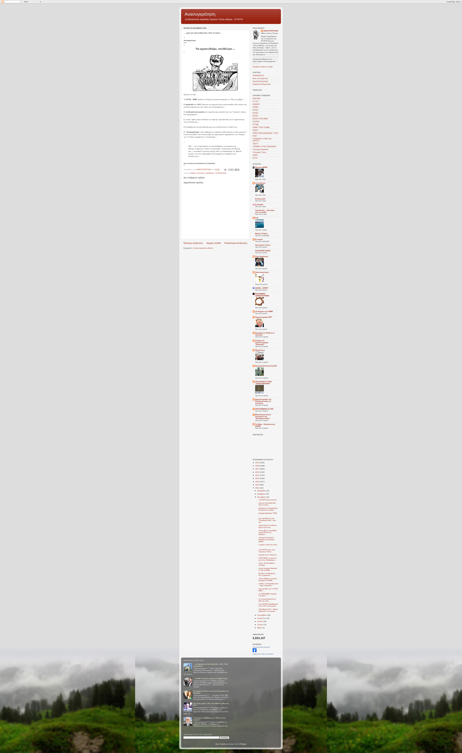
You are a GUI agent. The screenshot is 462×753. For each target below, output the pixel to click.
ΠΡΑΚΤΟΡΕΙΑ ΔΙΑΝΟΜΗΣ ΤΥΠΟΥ (266, 133)
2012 (257, 485)
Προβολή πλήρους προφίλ (263, 67)
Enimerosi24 (260, 199)
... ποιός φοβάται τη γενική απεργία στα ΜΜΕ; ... (267, 579)
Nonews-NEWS (261, 167)
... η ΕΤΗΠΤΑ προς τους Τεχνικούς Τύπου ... (266, 551)
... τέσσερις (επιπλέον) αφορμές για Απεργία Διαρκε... (265, 539)
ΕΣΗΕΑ (255, 113)
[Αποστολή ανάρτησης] (225, 169)
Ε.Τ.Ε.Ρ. (256, 101)
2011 (257, 488)
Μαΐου (259, 628)
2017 (257, 469)
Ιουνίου (260, 625)
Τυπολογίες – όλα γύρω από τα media (265, 211)
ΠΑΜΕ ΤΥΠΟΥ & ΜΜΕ (261, 127)
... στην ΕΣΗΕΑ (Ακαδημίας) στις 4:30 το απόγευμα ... (267, 605)
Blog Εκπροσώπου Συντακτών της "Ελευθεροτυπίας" (263, 416)
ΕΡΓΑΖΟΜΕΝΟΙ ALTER (264, 409)
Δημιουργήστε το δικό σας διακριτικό (263, 654)
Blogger (243, 744)
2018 (257, 466)
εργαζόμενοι (210, 173)
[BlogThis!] (231, 169)
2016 (257, 472)
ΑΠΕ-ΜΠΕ (256, 98)
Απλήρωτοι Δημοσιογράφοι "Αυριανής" (261, 342)
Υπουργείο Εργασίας (260, 149)
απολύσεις (201, 173)
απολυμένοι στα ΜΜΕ (264, 311)
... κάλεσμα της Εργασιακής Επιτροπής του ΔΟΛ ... (267, 509)
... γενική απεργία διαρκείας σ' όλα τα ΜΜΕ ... (267, 569)
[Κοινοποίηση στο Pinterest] (238, 169)
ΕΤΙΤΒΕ (256, 124)
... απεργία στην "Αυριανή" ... (268, 555)
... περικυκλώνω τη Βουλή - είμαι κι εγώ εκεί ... (267, 526)
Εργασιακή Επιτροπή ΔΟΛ (266, 366)
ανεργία (193, 173)
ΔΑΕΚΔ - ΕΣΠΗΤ (261, 288)
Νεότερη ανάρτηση (193, 243)
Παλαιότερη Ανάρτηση (235, 243)
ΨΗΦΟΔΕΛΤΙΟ (258, 75)
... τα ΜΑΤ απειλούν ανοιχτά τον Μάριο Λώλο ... (211, 678)
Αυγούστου (261, 618)
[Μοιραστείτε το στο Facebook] (236, 169)
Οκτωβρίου (261, 497)
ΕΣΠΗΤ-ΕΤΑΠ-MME (260, 119)
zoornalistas (260, 183)
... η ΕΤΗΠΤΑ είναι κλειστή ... (267, 500)
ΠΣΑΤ (255, 136)
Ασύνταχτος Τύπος (263, 245)
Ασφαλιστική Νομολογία (262, 84)
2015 (257, 475)
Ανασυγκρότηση (200, 14)
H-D (256, 218)
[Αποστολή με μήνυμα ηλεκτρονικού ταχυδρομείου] (229, 169)
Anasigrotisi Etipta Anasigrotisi (261, 647)
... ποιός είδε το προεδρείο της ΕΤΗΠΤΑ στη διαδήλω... (267, 532)
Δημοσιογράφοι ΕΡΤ (263, 317)
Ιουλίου (260, 621)
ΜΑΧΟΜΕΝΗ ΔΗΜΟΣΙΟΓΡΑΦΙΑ (262, 295)
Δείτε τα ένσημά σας (260, 78)
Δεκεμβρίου (261, 491)
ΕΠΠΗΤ (255, 110)
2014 (257, 478)
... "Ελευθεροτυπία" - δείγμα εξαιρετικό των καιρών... (267, 610)
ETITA (255, 158)
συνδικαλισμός (221, 173)
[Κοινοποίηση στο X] (234, 169)
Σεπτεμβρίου (262, 615)
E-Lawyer (259, 239)
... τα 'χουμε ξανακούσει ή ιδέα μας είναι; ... (266, 600)
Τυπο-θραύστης (261, 256)
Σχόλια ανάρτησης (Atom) (203, 248)
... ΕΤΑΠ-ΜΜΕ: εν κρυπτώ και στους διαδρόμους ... (267, 559)
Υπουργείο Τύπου (259, 152)
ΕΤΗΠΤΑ (256, 122)
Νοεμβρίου (261, 494)
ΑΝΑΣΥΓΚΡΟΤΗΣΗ (270, 31)
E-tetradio (259, 204)
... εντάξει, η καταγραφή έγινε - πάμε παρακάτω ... (267, 584)
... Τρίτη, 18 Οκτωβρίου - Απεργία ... (266, 564)
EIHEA (255, 155)
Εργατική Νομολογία (260, 81)
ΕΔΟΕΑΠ (256, 104)
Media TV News (261, 234)
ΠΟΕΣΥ (255, 130)
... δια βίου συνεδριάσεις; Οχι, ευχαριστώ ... (266, 574)
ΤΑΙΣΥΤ (255, 144)
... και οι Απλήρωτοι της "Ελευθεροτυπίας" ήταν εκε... (266, 520)
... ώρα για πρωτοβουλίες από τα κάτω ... (266, 504)
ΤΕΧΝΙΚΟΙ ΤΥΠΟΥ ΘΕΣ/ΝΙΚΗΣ (264, 146)
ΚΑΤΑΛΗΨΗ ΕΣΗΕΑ (262, 251)
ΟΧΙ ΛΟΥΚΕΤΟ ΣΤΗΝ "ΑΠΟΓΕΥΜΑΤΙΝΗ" (263, 383)
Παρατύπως (260, 350)
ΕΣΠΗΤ (255, 116)
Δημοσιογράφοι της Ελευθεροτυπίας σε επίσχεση (263, 401)
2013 (257, 482)
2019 (257, 463)
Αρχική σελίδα (213, 243)
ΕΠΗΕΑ (255, 107)
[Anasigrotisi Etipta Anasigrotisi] (255, 652)
